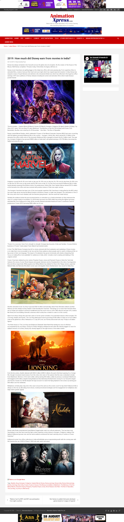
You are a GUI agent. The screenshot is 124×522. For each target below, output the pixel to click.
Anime (16, 38)
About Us (69, 9)
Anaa (17, 483)
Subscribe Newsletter (87, 9)
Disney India (58, 483)
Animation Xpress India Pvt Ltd (56, 510)
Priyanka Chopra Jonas (38, 486)
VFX (22, 38)
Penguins (28, 486)
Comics (36, 38)
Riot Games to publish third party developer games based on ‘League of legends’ (62, 500)
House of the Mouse (40, 485)
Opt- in (96, 9)
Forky (22, 485)
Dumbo (10, 485)
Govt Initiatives (47, 38)
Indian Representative (94, 38)
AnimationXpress (27, 510)
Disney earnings (49, 483)
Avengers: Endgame (25, 483)
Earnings (14, 485)
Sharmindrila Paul (21, 62)
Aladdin (13, 483)
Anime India (9, 42)
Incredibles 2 (50, 485)
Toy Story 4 (19, 488)
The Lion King (11, 488)
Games (27, 38)
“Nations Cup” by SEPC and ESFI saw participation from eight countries (24, 500)
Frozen (26, 485)
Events (79, 38)
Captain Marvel (36, 483)
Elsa (19, 485)
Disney (43, 483)
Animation (9, 38)
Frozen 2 (31, 485)
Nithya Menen (11, 486)
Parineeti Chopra (21, 486)
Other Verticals (66, 38)
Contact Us (77, 9)
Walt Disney (26, 488)
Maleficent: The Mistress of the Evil (64, 485)
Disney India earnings (68, 483)
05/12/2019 (11, 62)
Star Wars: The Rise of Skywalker (63, 486)
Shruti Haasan (50, 486)
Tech (56, 38)
